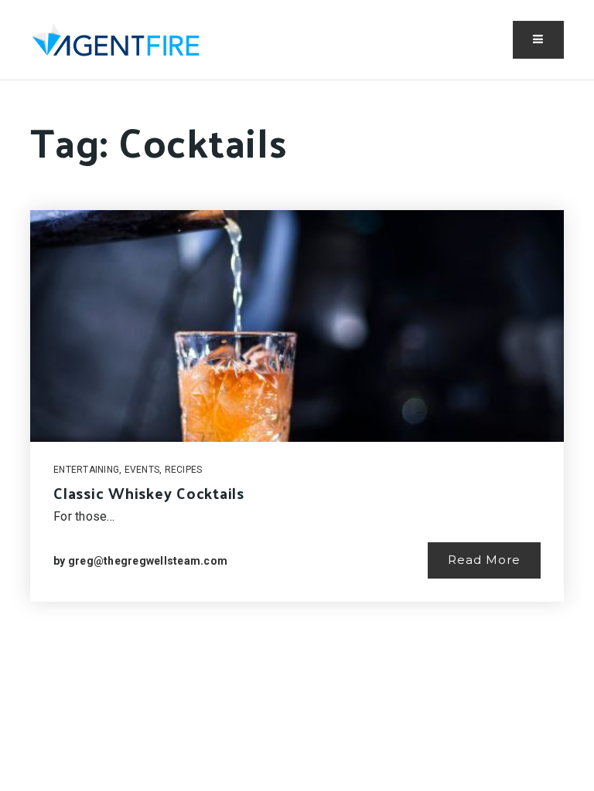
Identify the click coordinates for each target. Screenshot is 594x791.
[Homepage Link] (115, 38)
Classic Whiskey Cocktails (148, 493)
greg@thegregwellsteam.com (147, 561)
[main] (297, 379)
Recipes (184, 469)
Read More (484, 559)
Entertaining (86, 469)
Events (142, 469)
